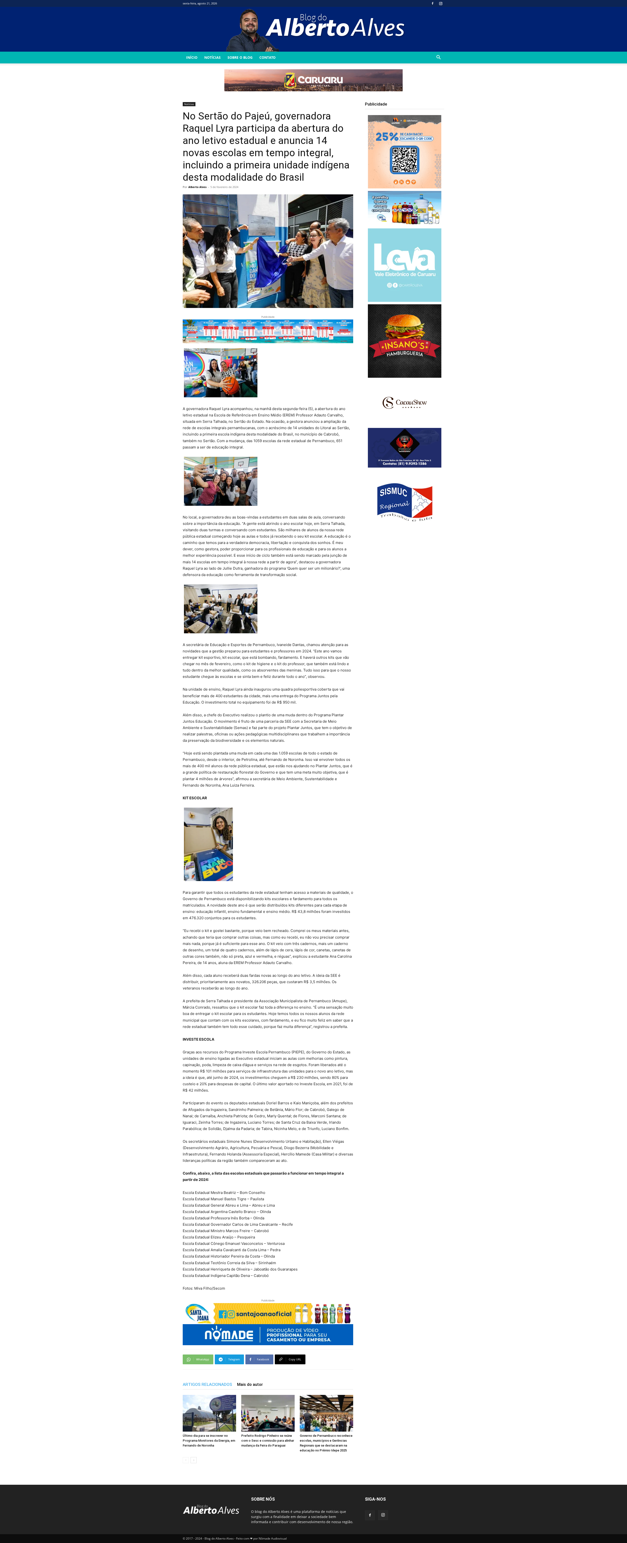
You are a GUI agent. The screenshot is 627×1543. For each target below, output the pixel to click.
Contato (267, 57)
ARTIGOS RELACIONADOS (207, 1384)
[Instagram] (440, 3)
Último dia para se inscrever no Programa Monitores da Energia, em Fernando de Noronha (209, 1440)
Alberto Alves (197, 187)
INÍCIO (191, 57)
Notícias (212, 57)
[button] (438, 58)
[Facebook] (432, 3)
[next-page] (194, 1460)
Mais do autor (250, 1384)
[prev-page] (186, 1460)
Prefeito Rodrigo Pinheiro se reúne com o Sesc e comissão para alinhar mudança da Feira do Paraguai (267, 1440)
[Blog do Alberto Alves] (314, 29)
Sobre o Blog (240, 57)
